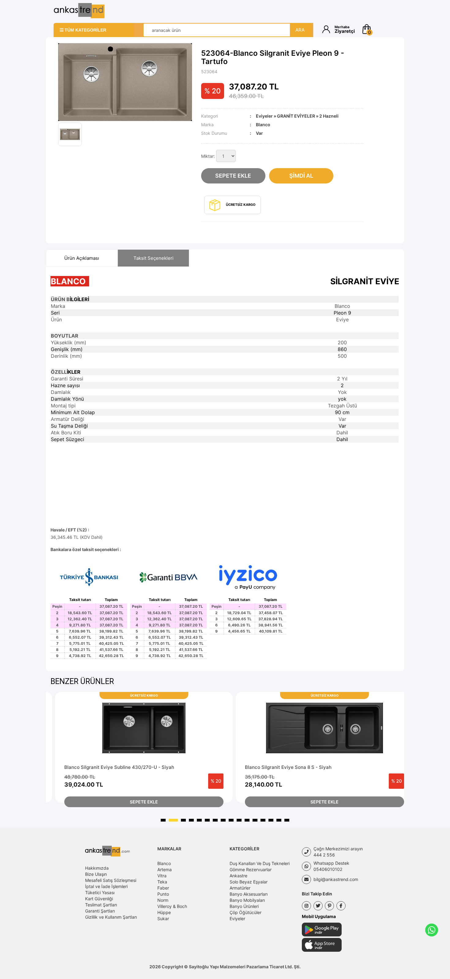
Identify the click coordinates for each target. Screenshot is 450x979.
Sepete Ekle (233, 175)
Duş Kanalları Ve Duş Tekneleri (260, 863)
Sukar (163, 918)
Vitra (162, 875)
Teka (162, 881)
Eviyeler (264, 116)
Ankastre (238, 875)
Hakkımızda (97, 868)
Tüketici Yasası (99, 892)
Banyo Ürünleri (244, 906)
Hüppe (164, 912)
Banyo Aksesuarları (249, 894)
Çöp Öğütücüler (245, 912)
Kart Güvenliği (99, 898)
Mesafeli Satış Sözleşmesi (110, 880)
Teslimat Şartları (101, 904)
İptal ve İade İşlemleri (106, 886)
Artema (164, 869)
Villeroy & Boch (172, 906)
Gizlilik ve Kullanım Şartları (111, 917)
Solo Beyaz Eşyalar (249, 881)
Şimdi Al (301, 175)
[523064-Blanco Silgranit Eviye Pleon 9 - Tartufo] (125, 82)
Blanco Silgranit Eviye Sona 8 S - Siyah (288, 767)
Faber (163, 887)
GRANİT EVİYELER (296, 116)
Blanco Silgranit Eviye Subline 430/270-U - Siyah (119, 767)
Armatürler (240, 887)
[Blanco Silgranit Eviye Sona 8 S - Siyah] (324, 728)
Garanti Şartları (100, 910)
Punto (163, 894)
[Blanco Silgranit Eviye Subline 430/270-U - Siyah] (143, 728)
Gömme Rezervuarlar (251, 869)
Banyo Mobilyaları (247, 900)
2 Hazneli (329, 116)
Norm (162, 900)
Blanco (164, 863)
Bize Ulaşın (96, 874)
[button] (378, 29)
